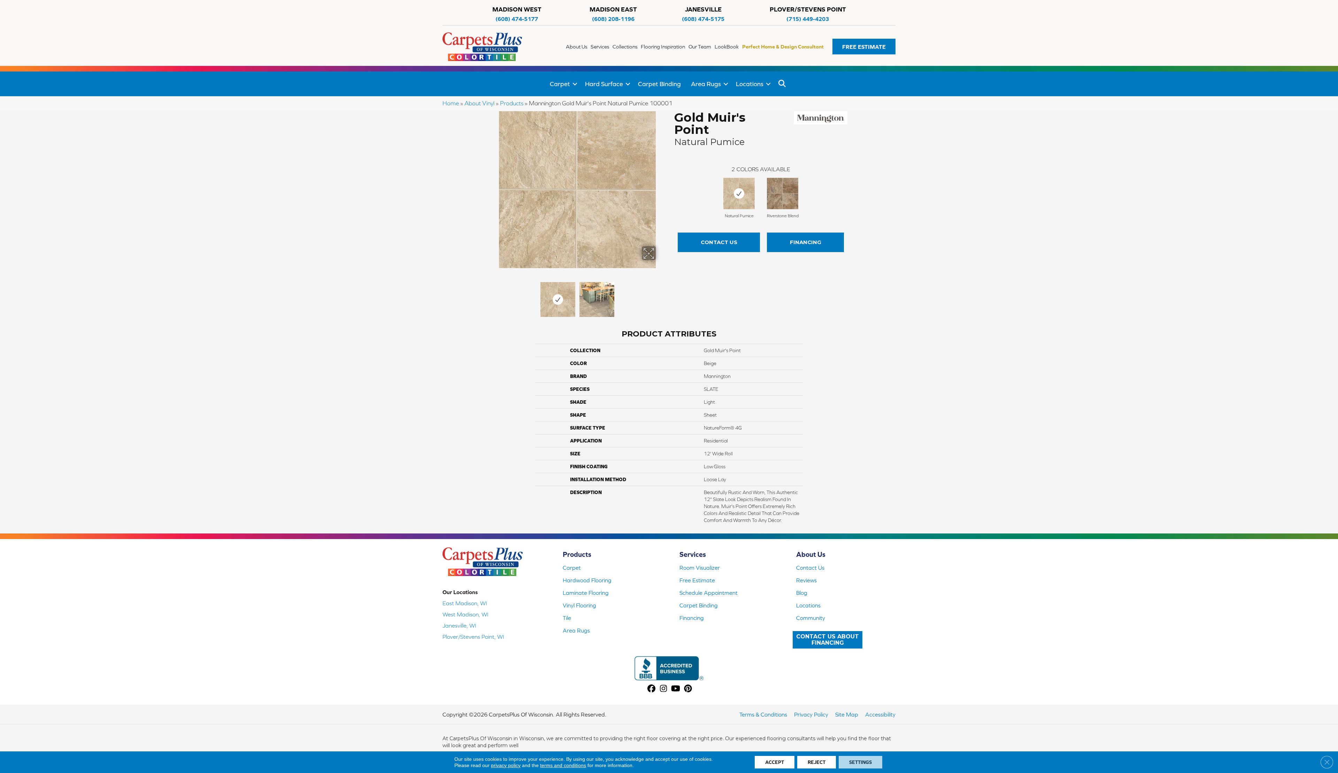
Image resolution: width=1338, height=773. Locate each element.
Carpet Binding (659, 84)
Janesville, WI (459, 625)
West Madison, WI (466, 614)
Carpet (560, 84)
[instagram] (664, 689)
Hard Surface (604, 84)
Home (451, 103)
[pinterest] (688, 689)
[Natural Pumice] (739, 193)
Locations (749, 84)
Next (660, 296)
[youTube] (676, 689)
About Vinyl (479, 103)
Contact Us (719, 242)
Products (511, 103)
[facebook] (651, 689)
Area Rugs (706, 84)
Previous (494, 296)
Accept (774, 762)
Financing (805, 242)
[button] (863, 46)
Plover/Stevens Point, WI (473, 637)
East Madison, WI (465, 603)
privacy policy (506, 765)
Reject (816, 762)
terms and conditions (563, 765)
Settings (860, 762)
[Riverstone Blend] (782, 193)
